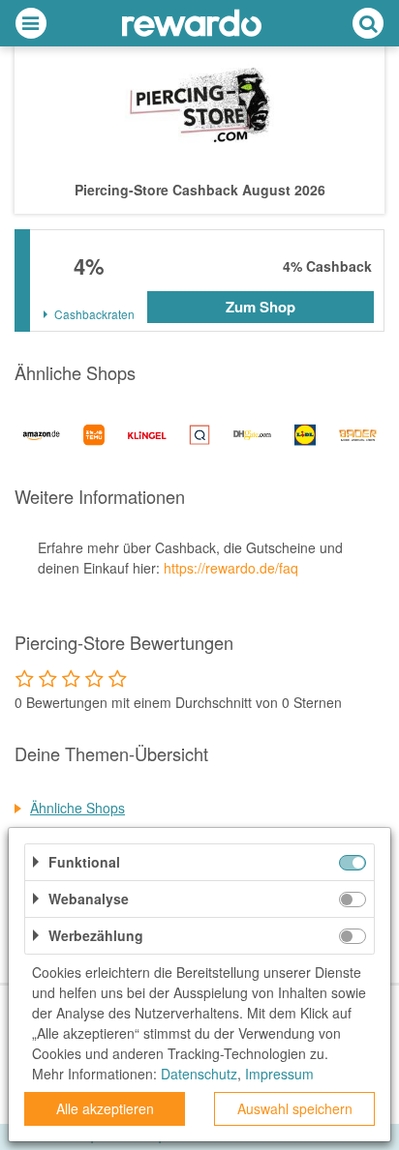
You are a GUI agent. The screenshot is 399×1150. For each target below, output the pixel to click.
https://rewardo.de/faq (231, 567)
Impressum (279, 1073)
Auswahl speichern (295, 1108)
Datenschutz (199, 1073)
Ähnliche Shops (77, 807)
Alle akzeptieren (105, 1108)
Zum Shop (260, 306)
